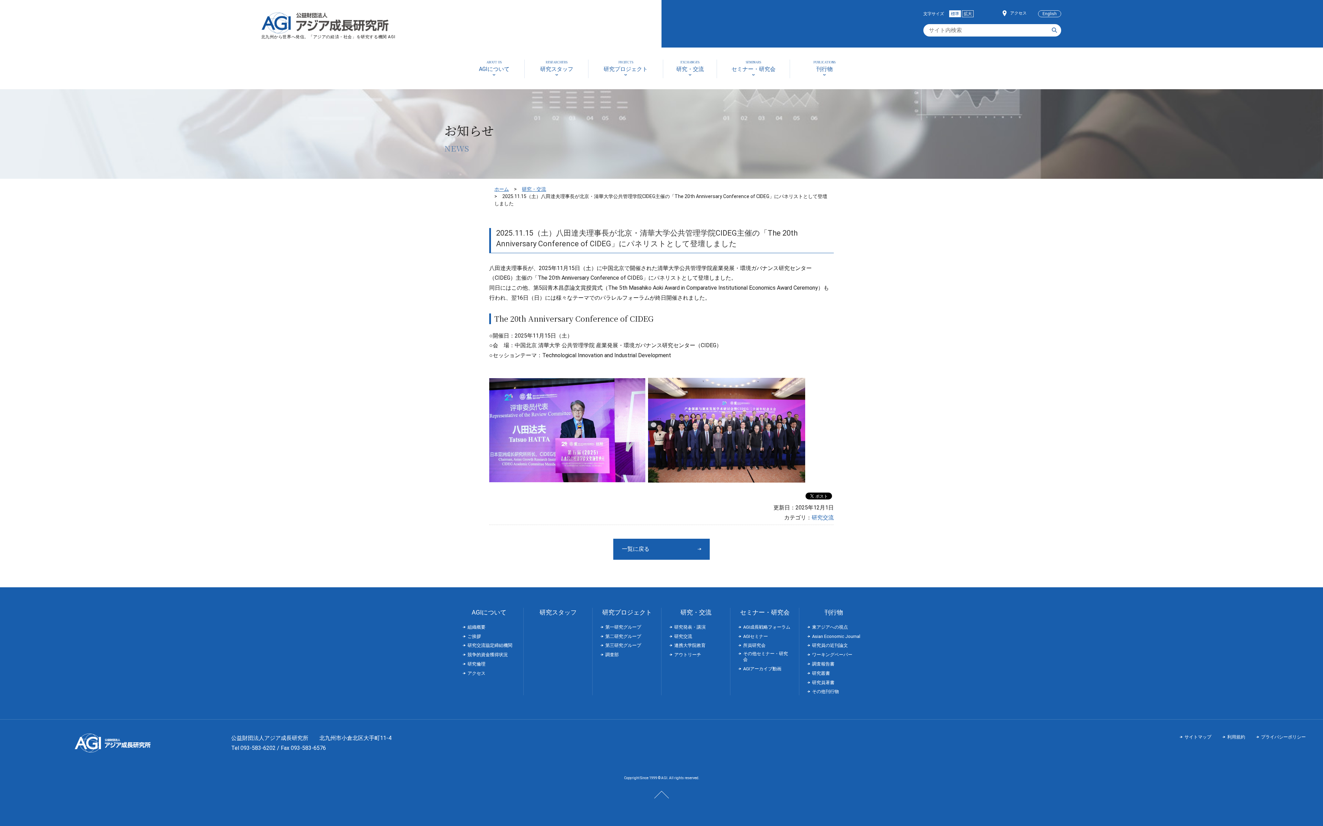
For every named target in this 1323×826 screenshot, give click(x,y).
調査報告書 (823, 664)
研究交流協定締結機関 (490, 645)
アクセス (1018, 13)
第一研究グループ (623, 627)
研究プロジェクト (627, 612)
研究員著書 (823, 682)
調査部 (612, 654)
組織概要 (476, 627)
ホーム (501, 189)
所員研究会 (754, 645)
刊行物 (833, 612)
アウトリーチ (687, 654)
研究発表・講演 (690, 627)
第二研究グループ (623, 636)
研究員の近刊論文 (830, 645)
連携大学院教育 (690, 645)
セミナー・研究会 (765, 612)
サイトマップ (1197, 737)
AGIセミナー (755, 636)
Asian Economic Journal (836, 636)
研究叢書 (821, 673)
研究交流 (823, 517)
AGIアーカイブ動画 (762, 668)
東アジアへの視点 (830, 627)
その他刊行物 (825, 691)
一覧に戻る (635, 549)
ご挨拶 (474, 636)
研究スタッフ (558, 612)
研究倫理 (476, 664)
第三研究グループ (623, 645)
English (1050, 13)
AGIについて (489, 612)
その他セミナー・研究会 (765, 656)
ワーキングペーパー (832, 654)
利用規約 (1236, 737)
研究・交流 (534, 189)
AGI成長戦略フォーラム (766, 627)
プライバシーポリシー (1283, 737)
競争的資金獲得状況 (488, 654)
